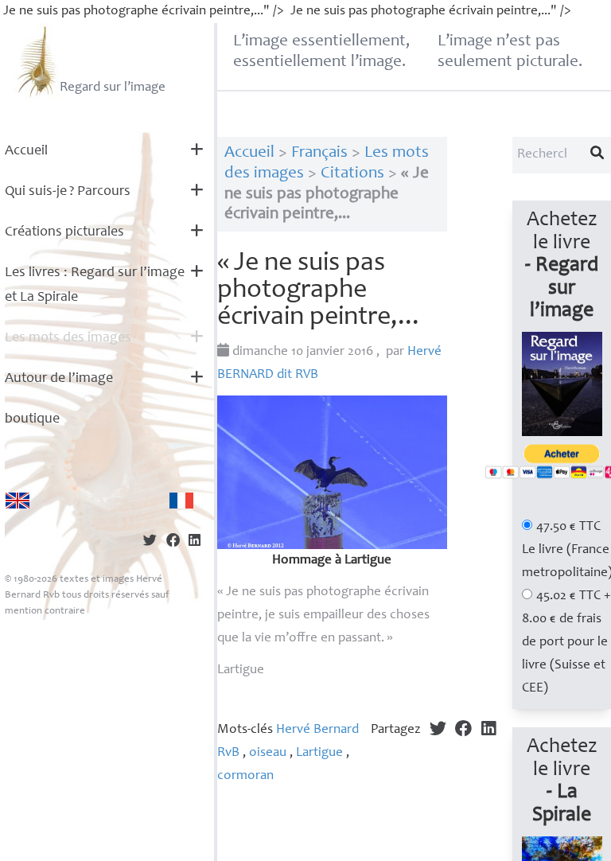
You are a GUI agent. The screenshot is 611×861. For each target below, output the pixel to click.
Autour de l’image (59, 379)
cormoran (245, 776)
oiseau (267, 753)
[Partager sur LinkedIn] (194, 542)
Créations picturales (64, 232)
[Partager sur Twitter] (150, 542)
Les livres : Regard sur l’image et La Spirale (95, 285)
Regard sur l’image (112, 88)
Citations (352, 174)
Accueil (26, 151)
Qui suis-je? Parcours (67, 192)
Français (319, 153)
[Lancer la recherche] (597, 155)
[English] (17, 500)
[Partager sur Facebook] (173, 542)
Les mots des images (68, 338)
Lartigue (319, 753)
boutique (32, 419)
